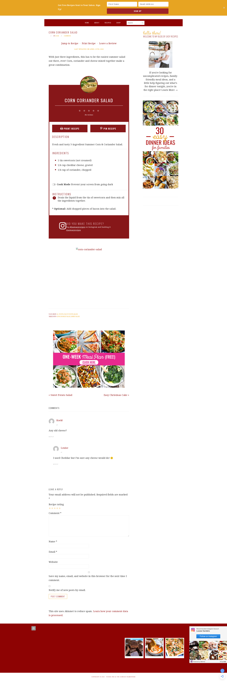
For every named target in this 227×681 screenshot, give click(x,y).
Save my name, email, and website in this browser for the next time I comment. (88, 578)
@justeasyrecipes (77, 227)
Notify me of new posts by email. (67, 590)
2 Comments (67, 36)
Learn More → (169, 90)
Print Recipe (89, 43)
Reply (51, 436)
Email (53, 551)
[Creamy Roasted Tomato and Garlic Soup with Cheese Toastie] (154, 655)
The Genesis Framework (126, 676)
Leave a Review (108, 43)
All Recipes (60, 314)
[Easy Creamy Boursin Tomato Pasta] (174, 655)
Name (53, 541)
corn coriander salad (63, 316)
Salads (76, 314)
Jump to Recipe (69, 43)
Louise (64, 448)
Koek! (59, 420)
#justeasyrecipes (73, 230)
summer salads (75, 316)
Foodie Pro (110, 676)
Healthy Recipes (68, 314)
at (57, 425)
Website (53, 562)
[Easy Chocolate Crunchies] (134, 655)
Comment (55, 513)
